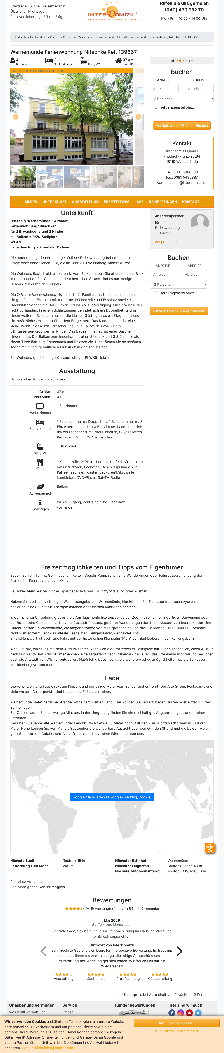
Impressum (64, 1048)
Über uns (17, 11)
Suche (35, 6)
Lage (139, 201)
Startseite (18, 6)
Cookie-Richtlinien (37, 1048)
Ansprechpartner (169, 241)
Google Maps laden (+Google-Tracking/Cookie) (112, 797)
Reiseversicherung (25, 16)
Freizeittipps (116, 201)
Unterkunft (54, 201)
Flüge (59, 16)
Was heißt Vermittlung (27, 1012)
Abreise (199, 80)
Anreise (164, 80)
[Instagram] (180, 1012)
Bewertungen (163, 201)
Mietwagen (37, 11)
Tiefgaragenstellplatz (176, 107)
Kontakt (191, 201)
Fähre (47, 16)
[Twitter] (198, 1012)
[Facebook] (171, 1012)
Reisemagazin (53, 6)
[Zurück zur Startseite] (112, 11)
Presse (67, 1012)
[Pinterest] (189, 1012)
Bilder (31, 201)
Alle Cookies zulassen (177, 1023)
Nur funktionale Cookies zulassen (177, 1031)
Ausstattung (85, 201)
